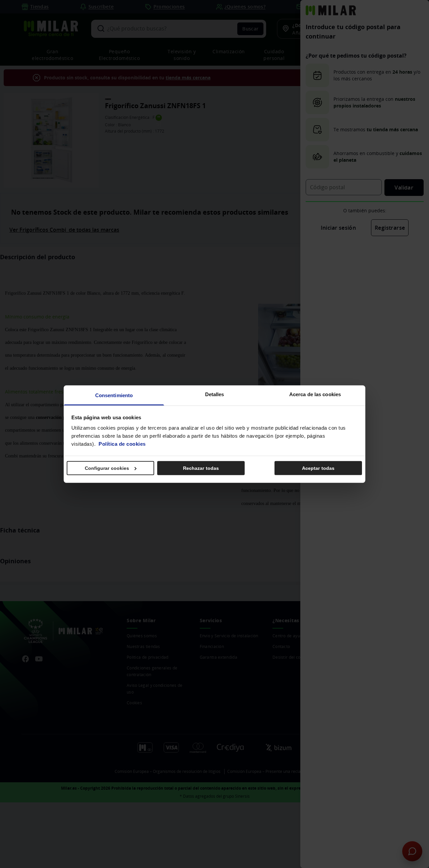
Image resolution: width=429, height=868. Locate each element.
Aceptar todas (318, 468)
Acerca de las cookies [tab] (315, 394)
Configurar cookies (107, 468)
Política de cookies (122, 444)
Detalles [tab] (214, 394)
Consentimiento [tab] (114, 395)
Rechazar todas (201, 468)
